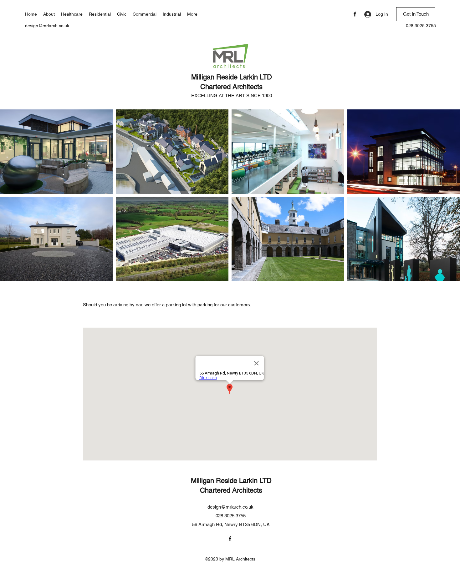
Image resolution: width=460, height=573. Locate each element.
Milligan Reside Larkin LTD (231, 77)
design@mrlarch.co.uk (47, 25)
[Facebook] (355, 14)
